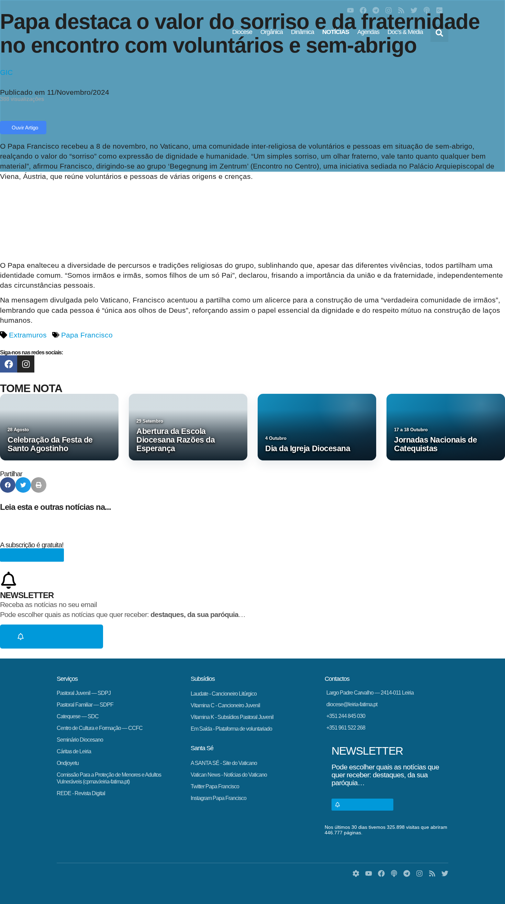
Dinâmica (302, 31)
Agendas (368, 31)
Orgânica (271, 31)
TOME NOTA (31, 388)
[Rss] (401, 10)
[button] (439, 33)
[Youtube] (350, 10)
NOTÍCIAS (335, 31)
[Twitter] (414, 10)
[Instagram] (388, 10)
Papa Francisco (87, 335)
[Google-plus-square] (439, 10)
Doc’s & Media (405, 31)
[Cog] (355, 873)
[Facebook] (363, 10)
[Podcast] (426, 10)
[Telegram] (375, 10)
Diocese (242, 31)
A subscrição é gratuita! (32, 545)
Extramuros (28, 335)
